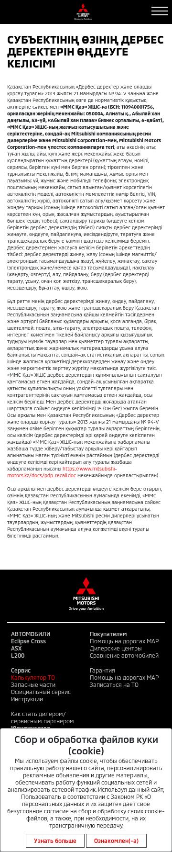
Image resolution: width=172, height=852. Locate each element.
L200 (17, 655)
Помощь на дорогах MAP (124, 641)
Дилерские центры (116, 648)
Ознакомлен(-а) (116, 840)
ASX (16, 648)
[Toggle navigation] (159, 11)
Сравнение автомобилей (124, 655)
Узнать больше (55, 840)
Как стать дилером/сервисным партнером (42, 717)
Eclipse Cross (28, 641)
